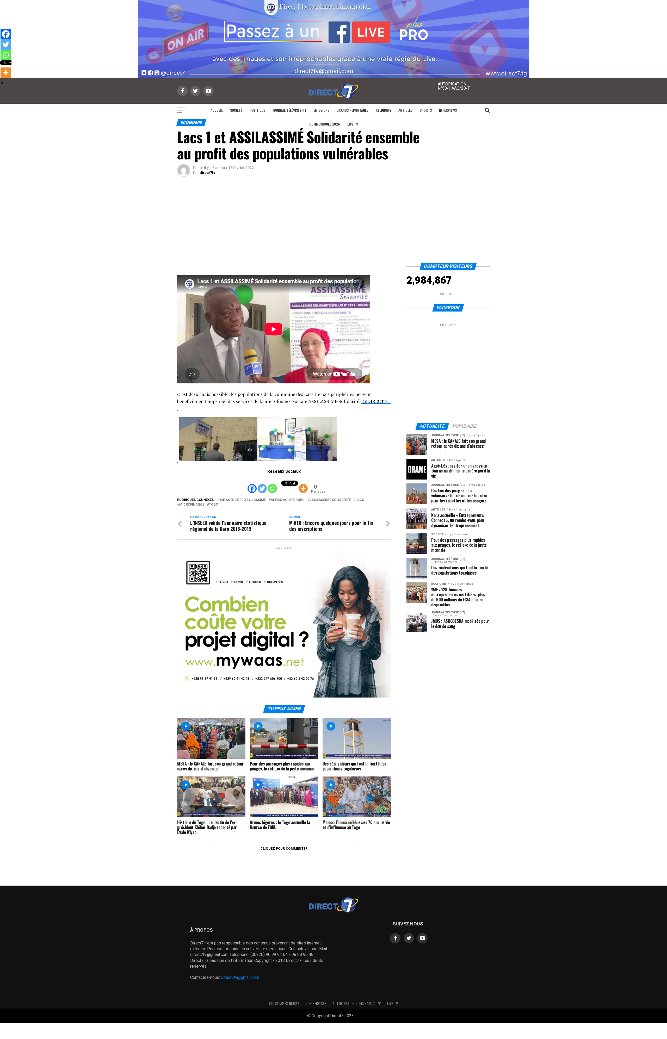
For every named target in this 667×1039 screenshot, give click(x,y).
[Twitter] (262, 484)
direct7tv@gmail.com (240, 977)
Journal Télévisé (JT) (289, 110)
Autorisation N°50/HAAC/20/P (357, 1003)
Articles (405, 110)
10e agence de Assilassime (242, 500)
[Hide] (2, 83)
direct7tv (207, 173)
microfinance (191, 504)
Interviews (448, 110)
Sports (426, 110)
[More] (303, 484)
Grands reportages (352, 110)
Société (236, 110)
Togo (213, 504)
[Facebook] (252, 484)
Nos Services (315, 1003)
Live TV (352, 124)
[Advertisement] (333, 223)
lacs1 (360, 500)
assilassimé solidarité (330, 500)
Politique (257, 110)
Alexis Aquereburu (288, 500)
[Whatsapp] (272, 484)
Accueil (217, 110)
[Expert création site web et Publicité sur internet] (358, 1016)
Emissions (321, 110)
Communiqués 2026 (324, 124)
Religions (383, 110)
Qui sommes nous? (284, 1003)
